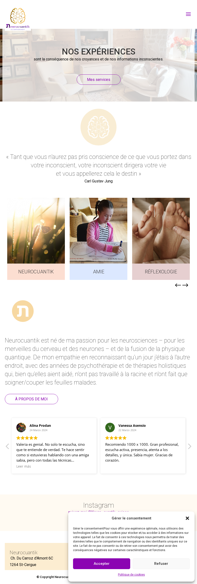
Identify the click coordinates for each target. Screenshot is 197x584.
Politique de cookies (131, 574)
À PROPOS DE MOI (31, 399)
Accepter (102, 563)
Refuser (161, 563)
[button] (187, 518)
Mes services (98, 79)
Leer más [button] (23, 466)
